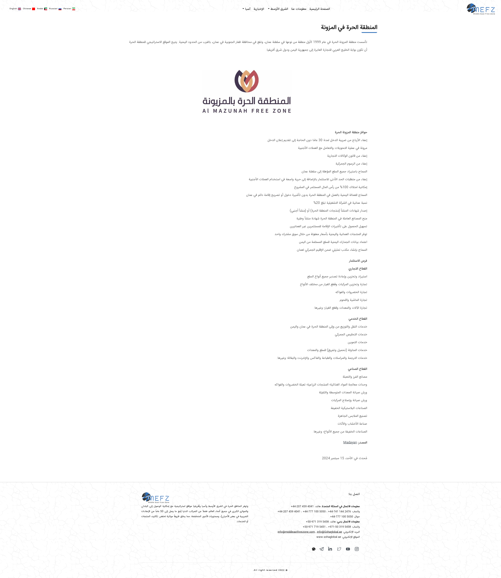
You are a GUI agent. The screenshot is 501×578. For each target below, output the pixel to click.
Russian (53, 8)
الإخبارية (259, 9)
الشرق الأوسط (278, 9)
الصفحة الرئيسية (319, 9)
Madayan (350, 442)
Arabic (40, 8)
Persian (67, 8)
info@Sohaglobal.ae (329, 532)
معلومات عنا (298, 9)
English (13, 8)
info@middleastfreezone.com (296, 532)
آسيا (247, 9)
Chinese (27, 8)
